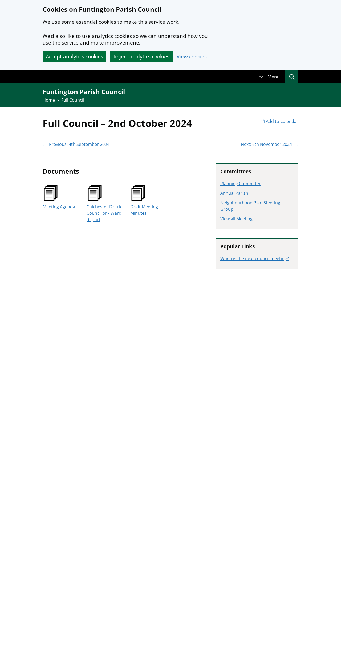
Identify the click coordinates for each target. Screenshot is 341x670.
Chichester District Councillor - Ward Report (105, 213)
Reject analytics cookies (141, 56)
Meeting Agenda (59, 207)
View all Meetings (237, 219)
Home (49, 100)
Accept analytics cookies (74, 56)
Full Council (72, 100)
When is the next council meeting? (254, 258)
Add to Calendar (282, 121)
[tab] (269, 76)
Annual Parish (234, 193)
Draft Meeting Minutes (144, 210)
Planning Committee (240, 183)
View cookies (192, 56)
